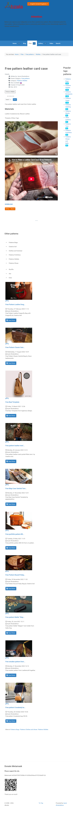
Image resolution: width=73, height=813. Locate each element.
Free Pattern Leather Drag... (15, 304)
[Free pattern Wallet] (18, 604)
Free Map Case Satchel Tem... (16, 488)
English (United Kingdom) (38, 4)
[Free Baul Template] (18, 384)
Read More (11, 320)
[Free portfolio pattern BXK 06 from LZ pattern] (18, 520)
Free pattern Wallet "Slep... (15, 617)
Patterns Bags (15, 729)
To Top (41, 803)
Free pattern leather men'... (15, 446)
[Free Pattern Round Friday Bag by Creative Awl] (18, 562)
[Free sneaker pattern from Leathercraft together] (18, 648)
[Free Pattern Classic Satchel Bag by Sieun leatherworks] (18, 335)
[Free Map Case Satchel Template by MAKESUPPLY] (18, 476)
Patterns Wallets (22, 80)
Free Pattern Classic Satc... (15, 347)
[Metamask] (11, 785)
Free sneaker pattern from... (15, 662)
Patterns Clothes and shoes (28, 729)
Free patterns (25, 78)
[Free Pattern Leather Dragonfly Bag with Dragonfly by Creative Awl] (18, 291)
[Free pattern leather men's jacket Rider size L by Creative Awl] (18, 432)
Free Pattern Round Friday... (15, 575)
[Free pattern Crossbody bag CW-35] (18, 692)
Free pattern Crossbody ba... (15, 707)
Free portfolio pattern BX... (14, 534)
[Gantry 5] (14, 5)
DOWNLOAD (9, 204)
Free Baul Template (12, 402)
